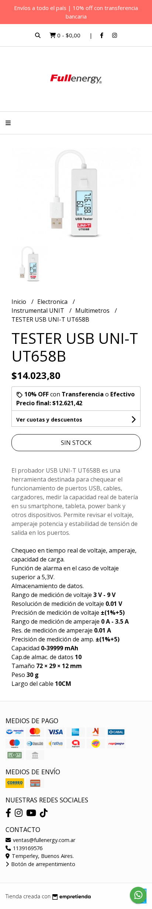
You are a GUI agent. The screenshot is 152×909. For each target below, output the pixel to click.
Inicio (19, 302)
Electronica (53, 302)
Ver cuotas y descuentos (49, 419)
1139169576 (26, 848)
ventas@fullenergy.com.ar (43, 839)
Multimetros (93, 310)
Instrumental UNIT (38, 310)
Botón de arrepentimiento (42, 864)
